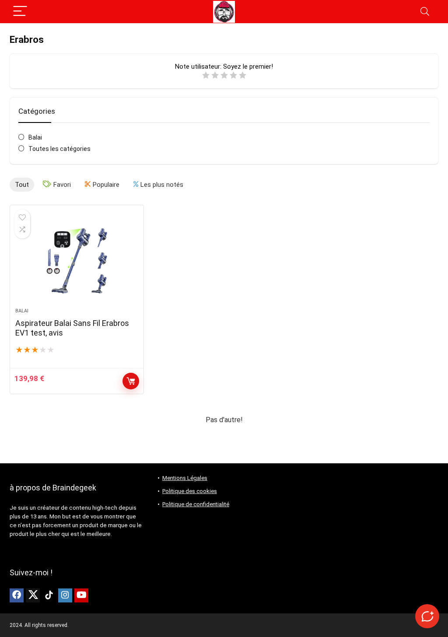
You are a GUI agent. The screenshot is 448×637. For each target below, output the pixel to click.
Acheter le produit (130, 381)
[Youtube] (81, 595)
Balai (35, 137)
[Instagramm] (65, 595)
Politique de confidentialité (195, 504)
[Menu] (20, 11)
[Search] (424, 11)
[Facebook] (17, 595)
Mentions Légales (184, 478)
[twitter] (33, 595)
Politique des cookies (189, 491)
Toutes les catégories (59, 148)
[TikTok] (49, 595)
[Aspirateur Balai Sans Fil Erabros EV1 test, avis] (76, 260)
